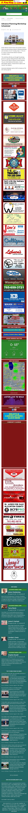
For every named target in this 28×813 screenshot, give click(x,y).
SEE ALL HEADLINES (14, 775)
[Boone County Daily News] (14, 7)
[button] (26, 11)
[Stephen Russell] (4, 653)
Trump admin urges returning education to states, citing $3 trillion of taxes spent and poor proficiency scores (13, 702)
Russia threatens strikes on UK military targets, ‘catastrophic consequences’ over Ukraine (11, 688)
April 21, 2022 (6, 29)
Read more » (21, 682)
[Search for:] (14, 14)
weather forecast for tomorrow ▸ (14, 357)
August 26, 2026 (13, 594)
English (18, 1)
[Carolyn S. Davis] (4, 639)
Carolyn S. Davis (13, 637)
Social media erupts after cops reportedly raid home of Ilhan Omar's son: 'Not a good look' (13, 674)
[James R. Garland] (4, 623)
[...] (23, 600)
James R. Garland (13, 621)
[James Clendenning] (4, 590)
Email (18, 805)
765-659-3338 (12, 805)
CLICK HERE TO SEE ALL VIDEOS (8, 799)
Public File (17, 808)
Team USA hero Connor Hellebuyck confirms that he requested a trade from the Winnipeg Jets (12, 731)
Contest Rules (10, 808)
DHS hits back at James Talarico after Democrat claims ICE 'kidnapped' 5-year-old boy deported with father (13, 745)
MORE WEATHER (14, 393)
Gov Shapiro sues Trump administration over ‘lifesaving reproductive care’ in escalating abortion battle (13, 717)
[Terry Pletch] (4, 606)
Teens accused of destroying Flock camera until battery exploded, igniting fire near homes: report (13, 760)
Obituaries (14, 587)
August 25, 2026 (13, 656)
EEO (22, 808)
